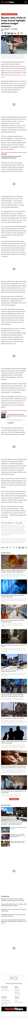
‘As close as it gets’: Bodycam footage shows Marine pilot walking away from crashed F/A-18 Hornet (14, 921)
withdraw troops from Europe (14, 70)
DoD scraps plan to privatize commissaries (12, 718)
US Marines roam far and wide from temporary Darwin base (13, 910)
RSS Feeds (17, 992)
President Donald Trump (19, 83)
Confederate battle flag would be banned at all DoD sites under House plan (17, 415)
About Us (17, 998)
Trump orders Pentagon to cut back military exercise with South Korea (17, 842)
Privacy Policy (4, 988)
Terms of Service (5, 990)
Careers (16, 1000)
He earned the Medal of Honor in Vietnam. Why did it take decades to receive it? (13, 904)
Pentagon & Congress (9, 14)
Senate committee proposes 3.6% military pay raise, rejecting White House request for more (13, 767)
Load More (14, 799)
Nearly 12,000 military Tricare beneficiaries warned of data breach (12, 596)
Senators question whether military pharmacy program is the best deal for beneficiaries (13, 571)
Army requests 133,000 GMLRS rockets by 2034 (18, 828)
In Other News (5, 553)
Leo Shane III (6, 29)
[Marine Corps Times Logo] (9, 2)
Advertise (3, 998)
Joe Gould (14, 29)
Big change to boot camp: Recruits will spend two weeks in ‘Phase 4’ (13, 915)
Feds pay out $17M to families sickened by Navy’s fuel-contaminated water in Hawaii (12, 695)
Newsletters (17, 990)
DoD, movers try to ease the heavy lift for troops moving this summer (12, 670)
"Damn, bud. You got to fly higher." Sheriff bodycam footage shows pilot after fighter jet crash (17, 835)
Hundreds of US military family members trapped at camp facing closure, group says (12, 899)
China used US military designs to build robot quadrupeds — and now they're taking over (11, 823)
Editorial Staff (4, 1004)
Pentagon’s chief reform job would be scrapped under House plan (11, 157)
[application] (14, 814)
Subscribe (17, 988)
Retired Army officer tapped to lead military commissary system (12, 620)
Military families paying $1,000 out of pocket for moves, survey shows (14, 742)
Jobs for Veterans (19, 1002)
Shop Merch (17, 994)
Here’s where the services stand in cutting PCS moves (13, 645)
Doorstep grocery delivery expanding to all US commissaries (13, 791)
